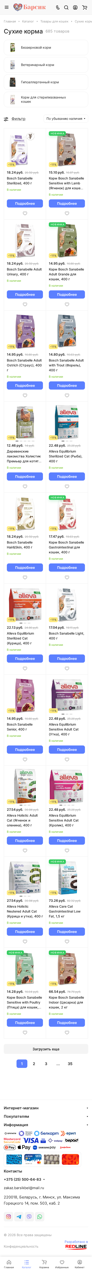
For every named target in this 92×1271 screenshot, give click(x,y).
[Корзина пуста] (84, 7)
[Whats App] (39, 1216)
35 (70, 1063)
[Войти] (75, 7)
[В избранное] (25, 213)
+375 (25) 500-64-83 (22, 1179)
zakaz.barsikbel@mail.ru (24, 1188)
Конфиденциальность (21, 1246)
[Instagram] (8, 1216)
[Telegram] (19, 1216)
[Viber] (29, 1216)
